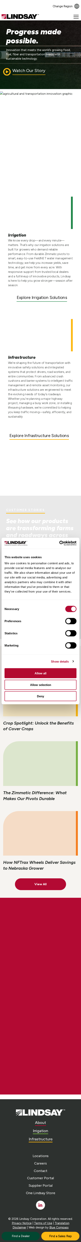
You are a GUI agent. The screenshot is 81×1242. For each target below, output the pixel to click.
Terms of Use (43, 1223)
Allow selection (40, 684)
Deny (40, 696)
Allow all (40, 673)
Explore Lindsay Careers (39, 943)
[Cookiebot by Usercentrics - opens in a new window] (59, 543)
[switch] (70, 621)
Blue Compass (59, 1227)
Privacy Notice (22, 1223)
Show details (60, 661)
